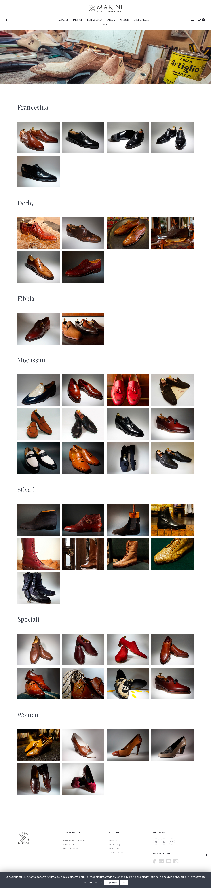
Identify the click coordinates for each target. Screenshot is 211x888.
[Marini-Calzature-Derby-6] (38, 233)
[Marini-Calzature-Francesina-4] (172, 137)
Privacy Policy (114, 848)
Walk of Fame (141, 19)
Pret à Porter (94, 19)
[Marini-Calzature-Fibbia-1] (83, 328)
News (105, 24)
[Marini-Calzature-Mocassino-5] (172, 424)
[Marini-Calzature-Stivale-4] (83, 554)
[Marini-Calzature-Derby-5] (83, 233)
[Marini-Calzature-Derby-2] (38, 267)
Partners (124, 19)
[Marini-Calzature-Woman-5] (83, 745)
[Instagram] (164, 841)
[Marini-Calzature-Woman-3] (172, 745)
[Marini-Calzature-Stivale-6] (172, 520)
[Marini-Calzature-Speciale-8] (38, 649)
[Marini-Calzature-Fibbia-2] (38, 328)
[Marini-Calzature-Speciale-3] (83, 683)
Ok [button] (124, 883)
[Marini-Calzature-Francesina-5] (38, 171)
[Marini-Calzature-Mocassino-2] (128, 458)
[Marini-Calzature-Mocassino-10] (128, 390)
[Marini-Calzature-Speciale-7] (83, 649)
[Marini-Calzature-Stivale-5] (38, 554)
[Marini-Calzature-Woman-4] (128, 745)
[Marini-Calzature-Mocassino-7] (83, 424)
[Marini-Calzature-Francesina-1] (38, 137)
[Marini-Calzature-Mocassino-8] (38, 424)
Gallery (110, 19)
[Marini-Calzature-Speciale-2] (128, 683)
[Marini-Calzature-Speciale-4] (38, 683)
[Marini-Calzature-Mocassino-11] (83, 390)
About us (63, 19)
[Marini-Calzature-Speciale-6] (128, 649)
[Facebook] (156, 841)
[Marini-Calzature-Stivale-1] (38, 588)
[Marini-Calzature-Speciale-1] (172, 683)
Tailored (78, 19)
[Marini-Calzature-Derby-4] (128, 233)
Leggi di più (112, 883)
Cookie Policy (114, 844)
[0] (199, 19)
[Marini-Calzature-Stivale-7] (128, 520)
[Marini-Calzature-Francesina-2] (83, 137)
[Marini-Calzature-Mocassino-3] (83, 458)
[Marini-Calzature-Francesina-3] (128, 137)
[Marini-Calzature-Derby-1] (83, 267)
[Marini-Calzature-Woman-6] (38, 745)
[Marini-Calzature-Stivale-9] (38, 520)
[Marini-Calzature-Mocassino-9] (172, 390)
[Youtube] (172, 841)
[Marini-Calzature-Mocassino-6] (128, 424)
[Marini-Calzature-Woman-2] (38, 779)
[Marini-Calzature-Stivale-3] (128, 554)
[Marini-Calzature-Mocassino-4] (38, 458)
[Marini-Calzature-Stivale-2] (172, 554)
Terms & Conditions (117, 852)
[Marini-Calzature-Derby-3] (172, 233)
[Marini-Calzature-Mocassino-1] (172, 458)
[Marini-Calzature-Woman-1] (83, 779)
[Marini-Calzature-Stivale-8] (83, 520)
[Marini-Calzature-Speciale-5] (172, 649)
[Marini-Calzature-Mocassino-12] (38, 390)
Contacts (112, 840)
